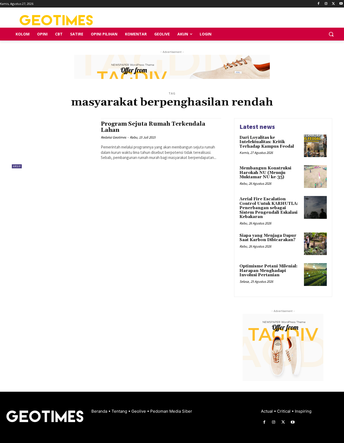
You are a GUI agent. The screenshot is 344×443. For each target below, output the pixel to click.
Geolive (139, 411)
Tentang (120, 411)
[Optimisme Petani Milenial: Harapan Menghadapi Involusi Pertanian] (315, 274)
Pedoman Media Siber (171, 411)
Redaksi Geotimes (113, 137)
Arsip (17, 166)
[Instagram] (326, 4)
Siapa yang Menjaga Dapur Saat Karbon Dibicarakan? (267, 238)
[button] (331, 34)
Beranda (99, 411)
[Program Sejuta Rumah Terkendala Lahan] (53, 143)
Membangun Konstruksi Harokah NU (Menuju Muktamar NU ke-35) (265, 173)
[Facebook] (319, 4)
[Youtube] (341, 4)
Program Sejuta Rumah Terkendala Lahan (153, 127)
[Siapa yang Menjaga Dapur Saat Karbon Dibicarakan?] (315, 244)
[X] (333, 4)
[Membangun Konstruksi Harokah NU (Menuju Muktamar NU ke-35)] (315, 176)
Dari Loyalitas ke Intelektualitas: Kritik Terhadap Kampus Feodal (266, 142)
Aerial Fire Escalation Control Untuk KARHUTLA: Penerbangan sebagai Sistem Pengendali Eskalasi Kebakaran (268, 208)
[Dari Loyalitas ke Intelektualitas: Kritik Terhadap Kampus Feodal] (315, 146)
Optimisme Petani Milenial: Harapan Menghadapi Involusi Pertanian (268, 271)
